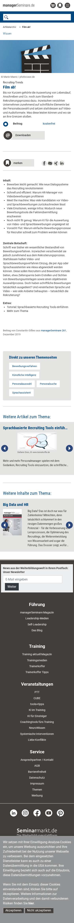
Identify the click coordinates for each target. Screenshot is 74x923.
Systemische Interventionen (37, 733)
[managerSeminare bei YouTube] (48, 812)
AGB (37, 765)
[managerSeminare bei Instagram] (25, 812)
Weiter (11, 587)
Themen (37, 789)
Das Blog (37, 630)
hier (31, 903)
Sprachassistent (21, 392)
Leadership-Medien (37, 618)
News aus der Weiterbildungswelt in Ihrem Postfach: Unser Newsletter (35, 570)
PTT (37, 692)
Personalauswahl (22, 383)
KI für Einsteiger (37, 716)
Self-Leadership (37, 624)
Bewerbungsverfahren (24, 366)
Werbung (37, 795)
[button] (24, 135)
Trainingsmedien (37, 660)
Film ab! (26, 27)
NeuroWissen (37, 727)
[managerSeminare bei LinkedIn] (13, 812)
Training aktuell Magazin (37, 654)
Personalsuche (48, 383)
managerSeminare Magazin (37, 612)
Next (69, 448)
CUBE (37, 698)
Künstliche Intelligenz (24, 375)
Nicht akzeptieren (39, 910)
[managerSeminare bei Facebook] (36, 812)
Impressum (37, 783)
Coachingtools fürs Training (37, 721)
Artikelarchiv (9, 27)
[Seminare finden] (37, 832)
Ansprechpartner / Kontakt (37, 759)
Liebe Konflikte (37, 739)
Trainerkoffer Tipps (37, 672)
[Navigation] (68, 5)
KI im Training (37, 710)
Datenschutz (37, 777)
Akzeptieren (13, 910)
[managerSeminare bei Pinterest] (60, 812)
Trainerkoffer (37, 666)
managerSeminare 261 (53, 330)
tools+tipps (37, 704)
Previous (4, 448)
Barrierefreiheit (37, 771)
